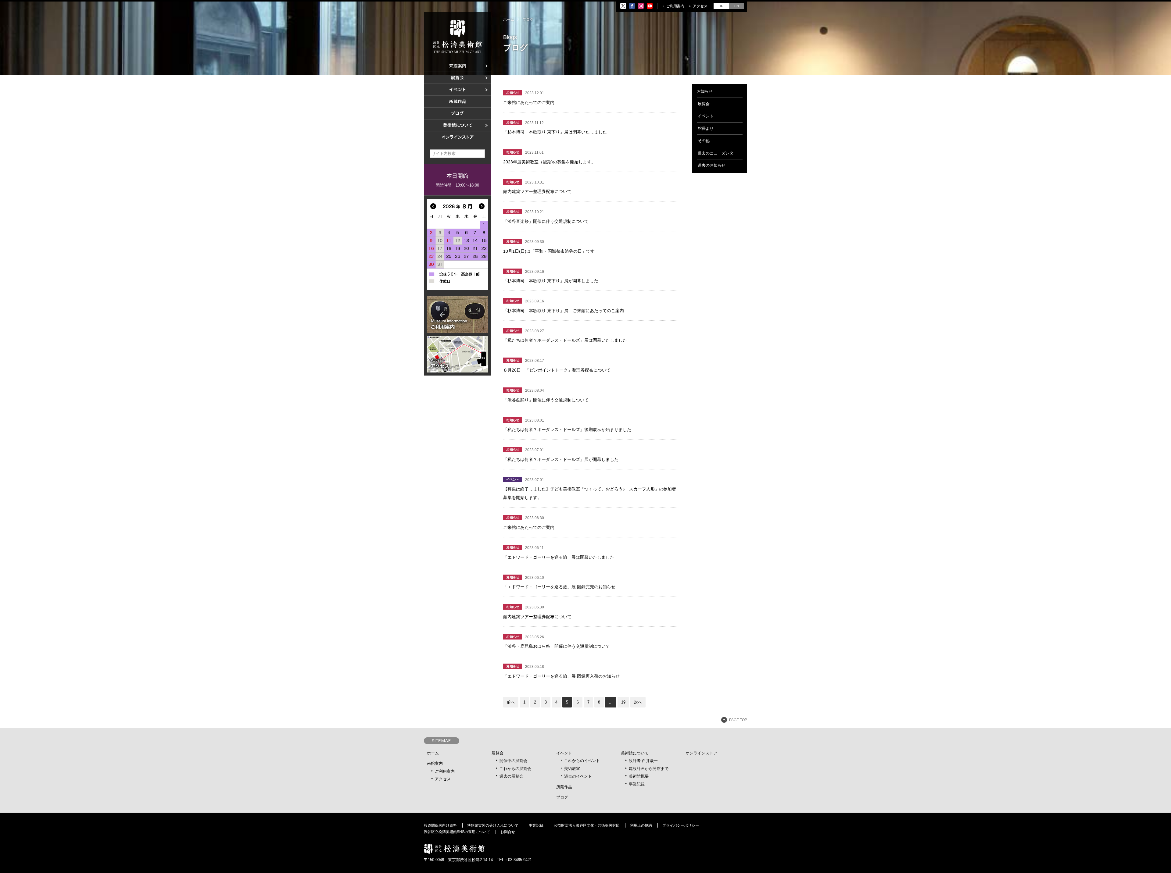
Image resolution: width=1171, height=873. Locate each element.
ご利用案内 (675, 6)
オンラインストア (701, 753)
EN (736, 6)
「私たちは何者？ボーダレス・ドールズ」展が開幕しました (560, 459)
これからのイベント (582, 760)
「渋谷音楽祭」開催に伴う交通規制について (546, 221)
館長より (706, 128)
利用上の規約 (641, 825)
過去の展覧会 (511, 776)
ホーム (508, 19)
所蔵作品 (564, 787)
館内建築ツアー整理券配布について (537, 191)
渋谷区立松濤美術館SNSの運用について (457, 832)
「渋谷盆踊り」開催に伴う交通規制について (546, 399)
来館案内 (435, 763)
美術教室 (572, 768)
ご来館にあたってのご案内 (528, 102)
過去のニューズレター (717, 153)
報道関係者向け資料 (440, 825)
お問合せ (507, 832)
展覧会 (704, 104)
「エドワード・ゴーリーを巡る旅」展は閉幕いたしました (558, 557)
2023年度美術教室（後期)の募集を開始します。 (549, 161)
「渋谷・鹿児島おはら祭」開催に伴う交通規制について (556, 646)
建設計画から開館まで (648, 768)
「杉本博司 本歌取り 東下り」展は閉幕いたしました (555, 132)
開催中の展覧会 (513, 760)
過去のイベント (578, 776)
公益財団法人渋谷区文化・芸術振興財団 (587, 825)
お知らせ (705, 91)
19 (623, 702)
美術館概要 (639, 776)
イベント (706, 116)
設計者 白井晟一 (643, 760)
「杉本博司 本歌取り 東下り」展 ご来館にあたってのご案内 (563, 310)
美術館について (635, 753)
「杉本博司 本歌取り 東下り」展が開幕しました (550, 280)
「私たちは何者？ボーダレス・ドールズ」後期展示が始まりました (567, 429)
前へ (511, 702)
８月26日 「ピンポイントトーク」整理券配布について (557, 370)
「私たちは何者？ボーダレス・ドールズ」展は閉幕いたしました (565, 340)
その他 (704, 140)
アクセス (700, 6)
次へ (638, 702)
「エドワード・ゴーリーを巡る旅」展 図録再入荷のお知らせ (561, 676)
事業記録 (637, 784)
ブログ (562, 797)
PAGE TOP (738, 720)
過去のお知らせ (711, 165)
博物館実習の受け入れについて (492, 825)
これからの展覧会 (515, 768)
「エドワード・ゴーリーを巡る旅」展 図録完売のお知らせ (559, 586)
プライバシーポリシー (680, 825)
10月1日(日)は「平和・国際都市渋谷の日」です (549, 251)
